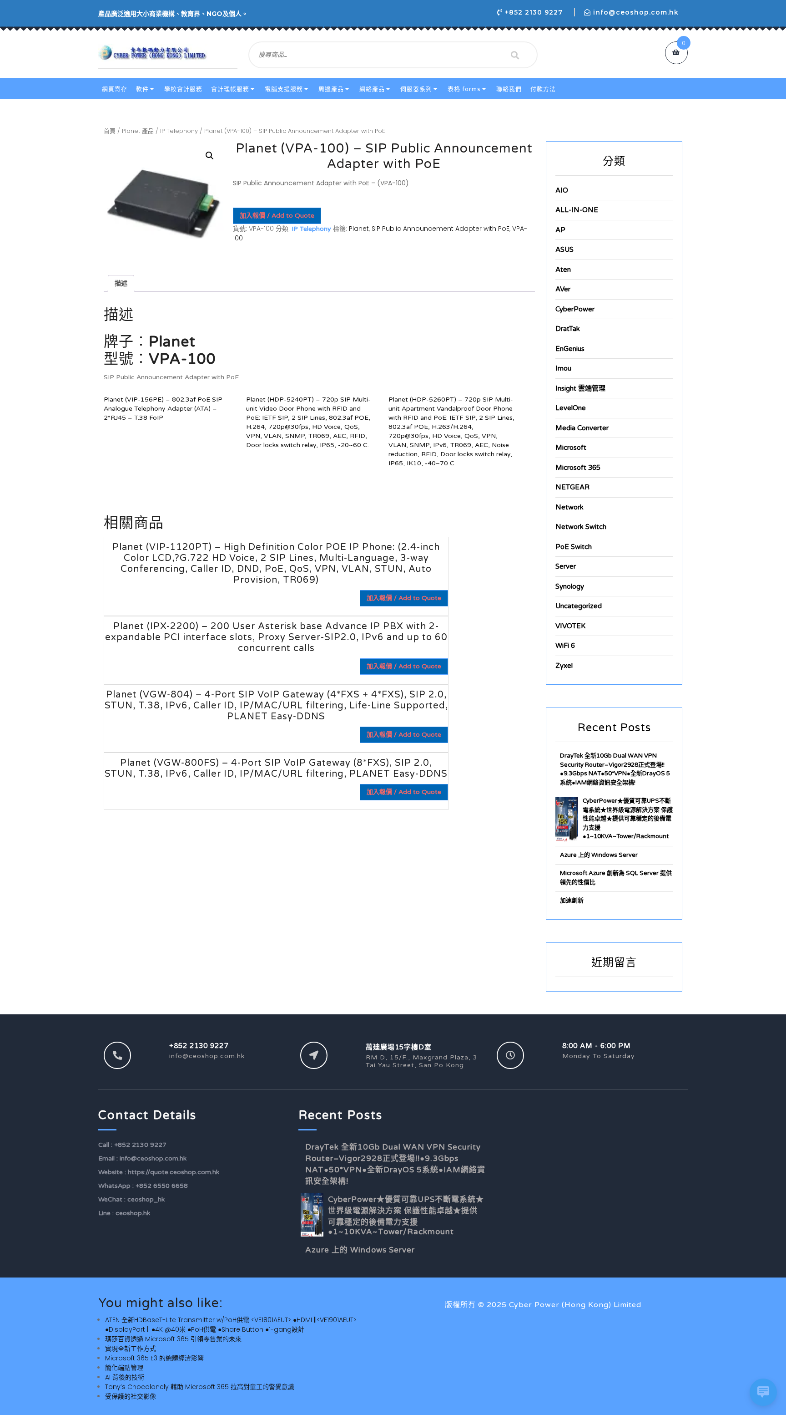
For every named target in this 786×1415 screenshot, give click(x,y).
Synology (569, 586)
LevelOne (570, 408)
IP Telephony (179, 131)
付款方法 (543, 89)
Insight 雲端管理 (580, 388)
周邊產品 (331, 89)
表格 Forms (464, 89)
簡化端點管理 (124, 1367)
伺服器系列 (416, 89)
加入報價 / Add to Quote (277, 215)
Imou (563, 368)
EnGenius (569, 349)
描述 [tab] (121, 283)
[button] (210, 156)
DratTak (567, 329)
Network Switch (580, 527)
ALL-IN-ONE (576, 210)
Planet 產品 (138, 131)
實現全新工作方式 (130, 1348)
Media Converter (582, 428)
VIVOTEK (570, 626)
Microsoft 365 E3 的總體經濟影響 (154, 1358)
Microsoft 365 (577, 467)
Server (565, 566)
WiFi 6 (565, 645)
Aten (563, 269)
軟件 (142, 89)
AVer (562, 289)
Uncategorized (578, 606)
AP (560, 230)
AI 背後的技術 (124, 1377)
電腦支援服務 (284, 89)
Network (569, 507)
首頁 (110, 131)
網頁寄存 (114, 89)
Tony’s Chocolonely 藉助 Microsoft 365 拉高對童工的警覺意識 (199, 1386)
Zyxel (564, 666)
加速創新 (572, 900)
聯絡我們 (509, 89)
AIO (561, 190)
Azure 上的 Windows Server (599, 855)
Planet (359, 228)
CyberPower (575, 309)
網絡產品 (372, 89)
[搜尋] (514, 55)
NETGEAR (572, 487)
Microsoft (570, 447)
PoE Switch (573, 547)
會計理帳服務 (230, 89)
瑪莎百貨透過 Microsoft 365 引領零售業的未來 (173, 1339)
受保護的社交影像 (130, 1396)
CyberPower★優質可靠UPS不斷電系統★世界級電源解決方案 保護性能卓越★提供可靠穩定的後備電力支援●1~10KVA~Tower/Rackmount (628, 818)
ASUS (564, 249)
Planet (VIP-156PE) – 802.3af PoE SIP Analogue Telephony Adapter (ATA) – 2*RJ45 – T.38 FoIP (163, 409)
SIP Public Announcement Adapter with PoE (440, 228)
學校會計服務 (183, 89)
